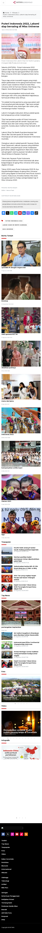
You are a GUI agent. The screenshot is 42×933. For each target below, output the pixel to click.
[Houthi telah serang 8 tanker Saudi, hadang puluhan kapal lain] (6, 550)
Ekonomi (4, 866)
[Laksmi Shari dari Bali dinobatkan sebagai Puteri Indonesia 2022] (21, 420)
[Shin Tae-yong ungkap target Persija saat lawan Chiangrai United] (6, 578)
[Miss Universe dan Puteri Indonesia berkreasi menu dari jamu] (21, 387)
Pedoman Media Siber (9, 906)
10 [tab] (34, 738)
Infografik (5, 740)
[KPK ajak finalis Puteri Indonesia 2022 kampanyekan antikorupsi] (21, 454)
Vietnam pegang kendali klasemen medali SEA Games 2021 (19, 500)
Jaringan (4, 893)
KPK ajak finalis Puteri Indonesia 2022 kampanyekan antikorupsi (16, 467)
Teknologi (5, 881)
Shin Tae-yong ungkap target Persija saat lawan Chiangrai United (25, 578)
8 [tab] (28, 738)
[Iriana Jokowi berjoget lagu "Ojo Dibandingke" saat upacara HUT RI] (21, 320)
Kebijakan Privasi (7, 899)
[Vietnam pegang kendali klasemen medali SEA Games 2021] (21, 487)
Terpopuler (6, 542)
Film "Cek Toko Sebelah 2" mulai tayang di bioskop (18, 300)
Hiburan (15, 13)
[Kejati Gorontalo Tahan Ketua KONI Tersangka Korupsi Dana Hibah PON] (6, 588)
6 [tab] (22, 738)
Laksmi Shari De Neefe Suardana (15, 225)
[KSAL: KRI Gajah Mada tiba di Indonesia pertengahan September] (21, 613)
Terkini (4, 840)
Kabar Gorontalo (7, 859)
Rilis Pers (4, 888)
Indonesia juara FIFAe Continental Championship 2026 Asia (26, 643)
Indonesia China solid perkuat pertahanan (18, 811)
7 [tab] (25, 738)
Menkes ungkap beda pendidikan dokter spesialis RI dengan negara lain (17, 266)
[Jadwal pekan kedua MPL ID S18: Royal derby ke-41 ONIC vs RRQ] (6, 569)
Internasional (6, 869)
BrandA (4, 909)
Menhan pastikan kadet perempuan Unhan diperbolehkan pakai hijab (26, 559)
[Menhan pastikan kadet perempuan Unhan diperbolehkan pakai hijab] (6, 560)
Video (3, 706)
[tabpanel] (21, 689)
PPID (3, 920)
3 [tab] (21, 704)
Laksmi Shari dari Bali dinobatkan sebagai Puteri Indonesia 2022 (20, 433)
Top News (5, 595)
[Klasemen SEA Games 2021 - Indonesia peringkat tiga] (21, 520)
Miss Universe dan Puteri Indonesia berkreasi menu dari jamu (19, 400)
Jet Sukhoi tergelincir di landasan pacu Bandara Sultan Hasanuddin (26, 634)
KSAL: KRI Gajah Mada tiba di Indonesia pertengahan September (16, 626)
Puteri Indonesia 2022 (13, 221)
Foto (3, 672)
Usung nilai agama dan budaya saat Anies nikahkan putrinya (17, 367)
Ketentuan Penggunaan (10, 896)
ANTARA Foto (6, 913)
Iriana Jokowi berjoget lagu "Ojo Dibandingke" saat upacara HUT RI (19, 333)
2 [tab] (18, 704)
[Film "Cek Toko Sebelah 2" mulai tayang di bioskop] (21, 287)
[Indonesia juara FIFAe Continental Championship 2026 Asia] (6, 645)
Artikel (3, 884)
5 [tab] (27, 704)
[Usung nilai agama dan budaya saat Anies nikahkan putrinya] (21, 353)
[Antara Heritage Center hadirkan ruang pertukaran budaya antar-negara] (6, 654)
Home (7, 13)
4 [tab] (24, 704)
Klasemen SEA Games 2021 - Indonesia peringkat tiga (20, 533)
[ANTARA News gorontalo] (23, 2)
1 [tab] (15, 704)
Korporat (4, 916)
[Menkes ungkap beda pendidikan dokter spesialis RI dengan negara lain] (21, 253)
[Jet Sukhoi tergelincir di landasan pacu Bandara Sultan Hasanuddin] (6, 636)
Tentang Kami (6, 903)
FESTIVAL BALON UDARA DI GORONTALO (17, 696)
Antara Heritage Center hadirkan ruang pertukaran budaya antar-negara (26, 654)
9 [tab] (31, 738)
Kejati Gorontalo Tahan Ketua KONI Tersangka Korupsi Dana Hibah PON (25, 587)
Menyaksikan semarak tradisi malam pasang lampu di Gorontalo (20, 731)
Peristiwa (4, 862)
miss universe (8, 229)
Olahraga (4, 877)
